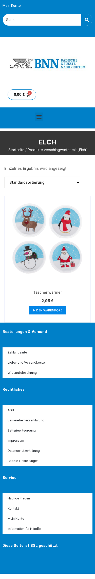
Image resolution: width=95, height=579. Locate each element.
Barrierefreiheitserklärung (26, 420)
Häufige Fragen (19, 498)
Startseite (16, 149)
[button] (39, 117)
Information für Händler (25, 529)
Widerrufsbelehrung (22, 373)
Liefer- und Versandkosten (27, 362)
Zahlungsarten (18, 352)
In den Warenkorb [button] (47, 310)
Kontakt (13, 508)
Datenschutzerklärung (24, 451)
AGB (11, 410)
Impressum (16, 440)
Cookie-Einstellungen (23, 461)
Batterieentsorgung (22, 430)
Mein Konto (12, 6)
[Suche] (86, 20)
